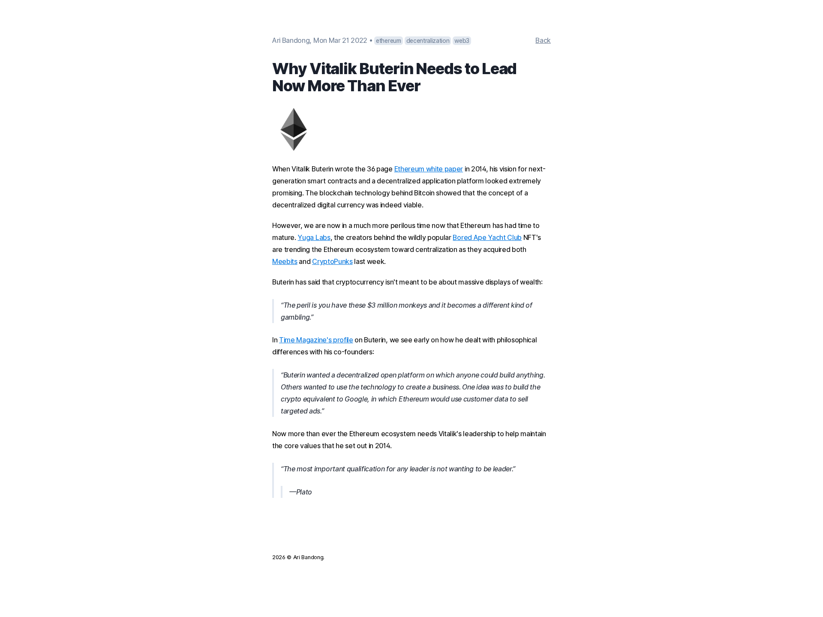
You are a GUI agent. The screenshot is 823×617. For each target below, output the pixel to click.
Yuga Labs (313, 237)
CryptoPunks (332, 261)
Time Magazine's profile (316, 339)
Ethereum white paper (428, 169)
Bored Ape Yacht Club (487, 237)
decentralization (428, 40)
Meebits (284, 261)
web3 (461, 40)
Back (543, 40)
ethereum (388, 40)
